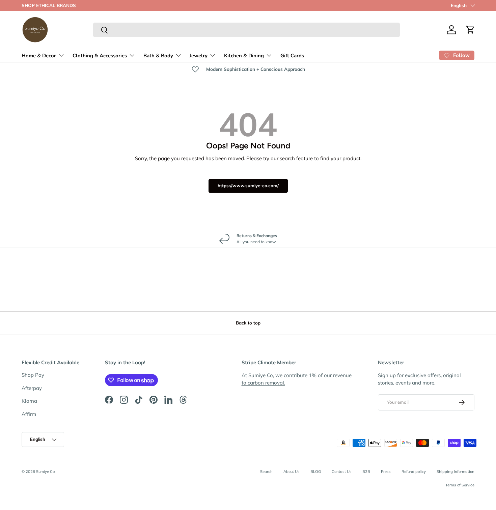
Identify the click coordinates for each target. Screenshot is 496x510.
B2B (366, 471)
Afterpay (32, 388)
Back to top (248, 322)
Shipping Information (455, 471)
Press (386, 471)
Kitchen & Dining (244, 55)
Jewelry (199, 55)
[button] (470, 29)
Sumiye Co (45, 471)
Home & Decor (39, 55)
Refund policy (414, 471)
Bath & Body (158, 55)
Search (266, 471)
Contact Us (342, 471)
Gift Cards (292, 55)
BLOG (315, 471)
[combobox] (246, 30)
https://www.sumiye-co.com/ (248, 185)
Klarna (29, 401)
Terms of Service (459, 485)
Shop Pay (33, 375)
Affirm (29, 414)
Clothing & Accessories (100, 55)
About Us (291, 471)
